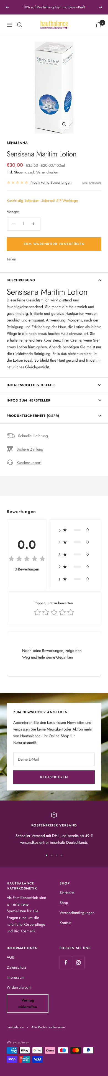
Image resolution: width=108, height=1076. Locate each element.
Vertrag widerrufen (27, 1003)
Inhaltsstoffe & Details (31, 385)
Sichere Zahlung (30, 449)
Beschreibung (21, 280)
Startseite (67, 892)
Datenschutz (16, 967)
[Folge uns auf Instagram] (78, 962)
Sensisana (17, 142)
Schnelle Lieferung (33, 436)
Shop (64, 902)
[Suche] (19, 24)
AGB (10, 957)
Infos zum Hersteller (28, 400)
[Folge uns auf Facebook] (66, 962)
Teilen (11, 259)
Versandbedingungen (77, 912)
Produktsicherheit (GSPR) (33, 415)
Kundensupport (29, 462)
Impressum (15, 977)
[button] (75, 529)
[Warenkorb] (98, 24)
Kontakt (65, 922)
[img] (27, 559)
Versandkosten (47, 172)
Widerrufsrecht (19, 987)
